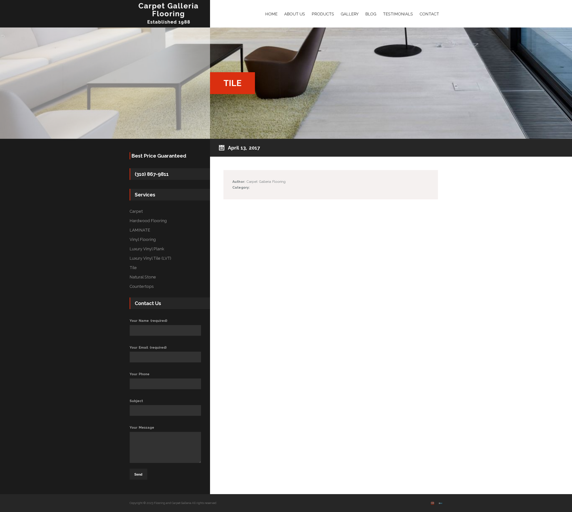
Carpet (136, 211)
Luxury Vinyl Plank (147, 249)
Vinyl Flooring (143, 240)
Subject (136, 401)
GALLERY (350, 14)
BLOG (370, 14)
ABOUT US (294, 14)
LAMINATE (140, 230)
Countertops (142, 286)
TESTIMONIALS (398, 14)
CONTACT (429, 14)
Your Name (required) (148, 321)
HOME (271, 14)
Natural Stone (143, 277)
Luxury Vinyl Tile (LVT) (150, 258)
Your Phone (139, 374)
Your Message (142, 428)
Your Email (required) (148, 348)
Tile (133, 268)
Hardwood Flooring (148, 221)
